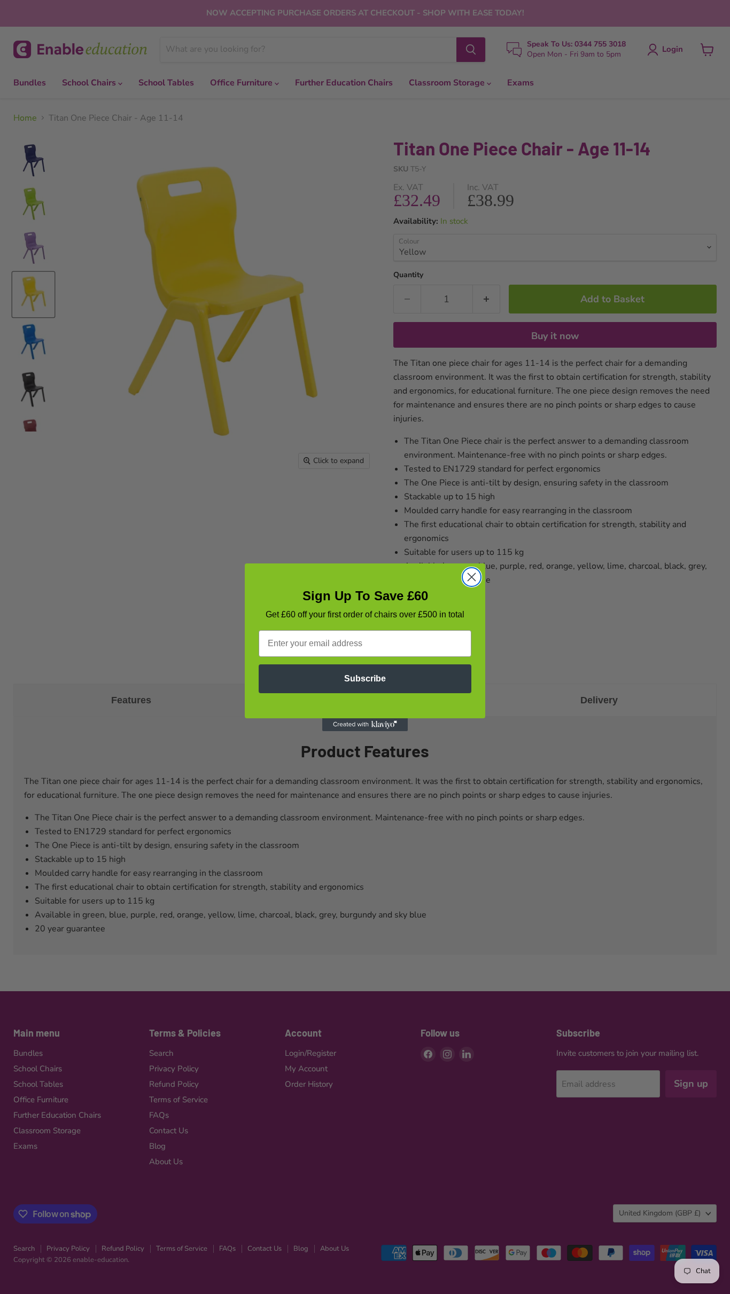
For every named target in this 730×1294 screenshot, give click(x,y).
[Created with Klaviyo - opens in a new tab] (365, 724)
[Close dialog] (471, 577)
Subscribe (365, 678)
